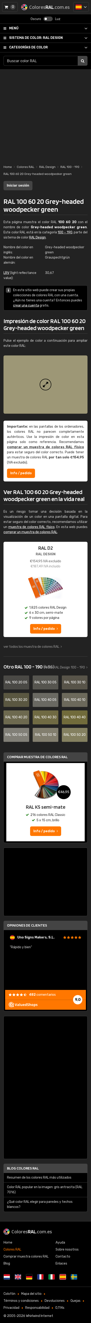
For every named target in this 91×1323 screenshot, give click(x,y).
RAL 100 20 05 (16, 682)
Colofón (9, 1294)
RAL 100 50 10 (45, 735)
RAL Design (36, 38)
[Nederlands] (7, 1277)
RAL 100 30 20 (16, 700)
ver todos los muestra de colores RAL (31, 647)
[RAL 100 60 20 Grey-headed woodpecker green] (46, 384)
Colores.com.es (31, 1231)
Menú (13, 28)
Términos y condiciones (21, 1301)
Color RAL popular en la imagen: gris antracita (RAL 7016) (44, 1189)
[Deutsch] (29, 1277)
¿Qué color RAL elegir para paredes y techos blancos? (40, 1204)
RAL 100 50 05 (16, 735)
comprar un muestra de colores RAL (30, 532)
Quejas (75, 1301)
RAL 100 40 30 (45, 717)
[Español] (81, 7)
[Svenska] (74, 1277)
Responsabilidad (37, 1308)
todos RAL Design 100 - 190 (64, 667)
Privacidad (11, 1308)
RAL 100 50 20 (75, 735)
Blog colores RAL (23, 1168)
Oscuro (36, 19)
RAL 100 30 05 (45, 682)
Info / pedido (21, 473)
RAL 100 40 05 (45, 700)
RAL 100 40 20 (16, 717)
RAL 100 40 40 (75, 717)
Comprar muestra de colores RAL (37, 757)
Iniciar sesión (18, 186)
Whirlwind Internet (39, 1316)
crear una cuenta (26, 305)
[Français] (40, 1277)
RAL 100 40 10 (74, 700)
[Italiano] (51, 1277)
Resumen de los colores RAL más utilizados (39, 1178)
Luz (57, 19)
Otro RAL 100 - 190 (29, 667)
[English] (18, 1277)
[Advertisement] (45, 114)
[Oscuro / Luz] (48, 19)
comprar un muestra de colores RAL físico (45, 447)
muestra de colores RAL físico (31, 527)
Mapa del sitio (31, 1294)
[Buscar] (83, 61)
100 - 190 (65, 232)
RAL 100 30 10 (74, 682)
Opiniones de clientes (27, 925)
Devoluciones (55, 1301)
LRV (6, 273)
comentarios (42, 995)
